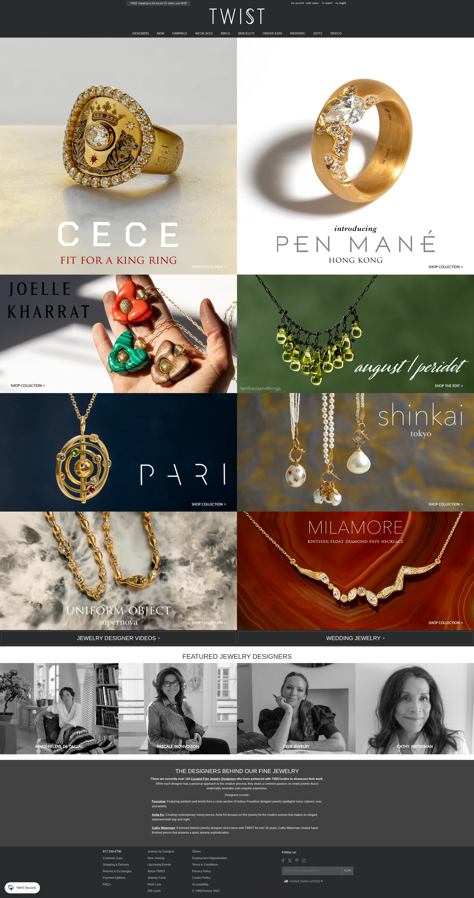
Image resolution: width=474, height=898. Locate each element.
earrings (179, 33)
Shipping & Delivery (116, 864)
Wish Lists (154, 884)
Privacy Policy (201, 871)
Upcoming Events (159, 864)
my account (297, 3)
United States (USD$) (305, 881)
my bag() (340, 3)
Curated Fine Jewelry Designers (213, 778)
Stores (196, 851)
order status (312, 3)
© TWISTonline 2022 (206, 890)
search (328, 3)
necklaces (204, 33)
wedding (297, 33)
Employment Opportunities (209, 858)
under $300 (272, 33)
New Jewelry (156, 858)
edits (317, 33)
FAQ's (107, 884)
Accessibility (200, 884)
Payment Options (114, 877)
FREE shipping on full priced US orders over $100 (159, 3)
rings (225, 33)
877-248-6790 (112, 851)
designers (140, 33)
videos (336, 33)
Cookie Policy (201, 877)
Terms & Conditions (205, 864)
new (160, 33)
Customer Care (113, 858)
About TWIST (156, 871)
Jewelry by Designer (161, 851)
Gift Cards (154, 890)
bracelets (246, 33)
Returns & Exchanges (117, 871)
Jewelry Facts (157, 877)
